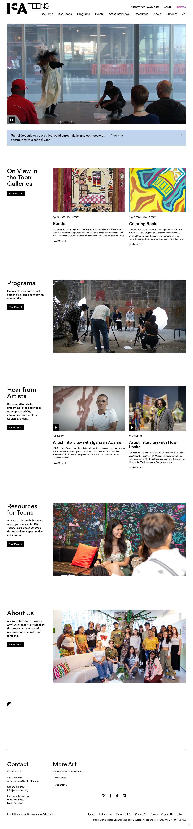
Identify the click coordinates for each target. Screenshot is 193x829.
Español (117, 819)
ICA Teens (65, 14)
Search (183, 14)
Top (189, 825)
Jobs (179, 814)
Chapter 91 (141, 814)
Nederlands (149, 819)
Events (99, 14)
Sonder (60, 223)
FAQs (128, 814)
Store (167, 7)
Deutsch (137, 819)
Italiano (159, 819)
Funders (171, 14)
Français (127, 819)
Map (9, 803)
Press (119, 814)
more (122, 235)
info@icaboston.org (17, 790)
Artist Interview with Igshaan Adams (87, 442)
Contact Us (167, 814)
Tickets (181, 7)
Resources (141, 14)
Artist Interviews (119, 14)
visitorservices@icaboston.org (23, 781)
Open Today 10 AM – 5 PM (145, 7)
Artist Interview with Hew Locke (153, 444)
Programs (83, 14)
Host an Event (105, 814)
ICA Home (46, 14)
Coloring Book (142, 223)
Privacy (154, 814)
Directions (19, 803)
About (157, 14)
